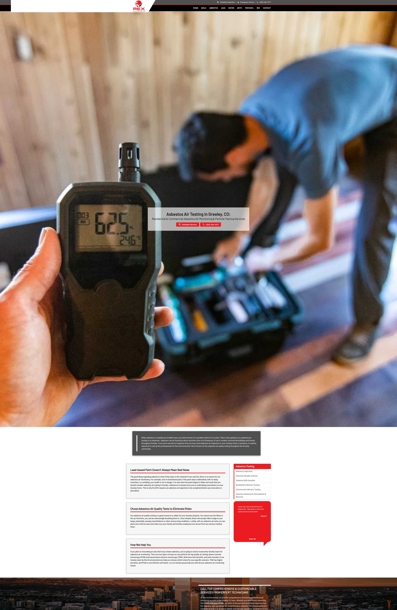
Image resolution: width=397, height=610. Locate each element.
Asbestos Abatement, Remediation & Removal (251, 495)
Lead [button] (223, 8)
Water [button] (231, 8)
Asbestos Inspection (244, 471)
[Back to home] (144, 6)
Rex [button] (258, 8)
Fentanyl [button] (249, 8)
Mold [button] (203, 8)
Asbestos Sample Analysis (247, 476)
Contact (267, 8)
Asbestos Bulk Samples (245, 480)
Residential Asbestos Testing (247, 485)
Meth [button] (239, 8)
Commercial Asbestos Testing (248, 490)
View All (252, 539)
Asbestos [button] (213, 8)
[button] (245, 2)
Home (195, 8)
